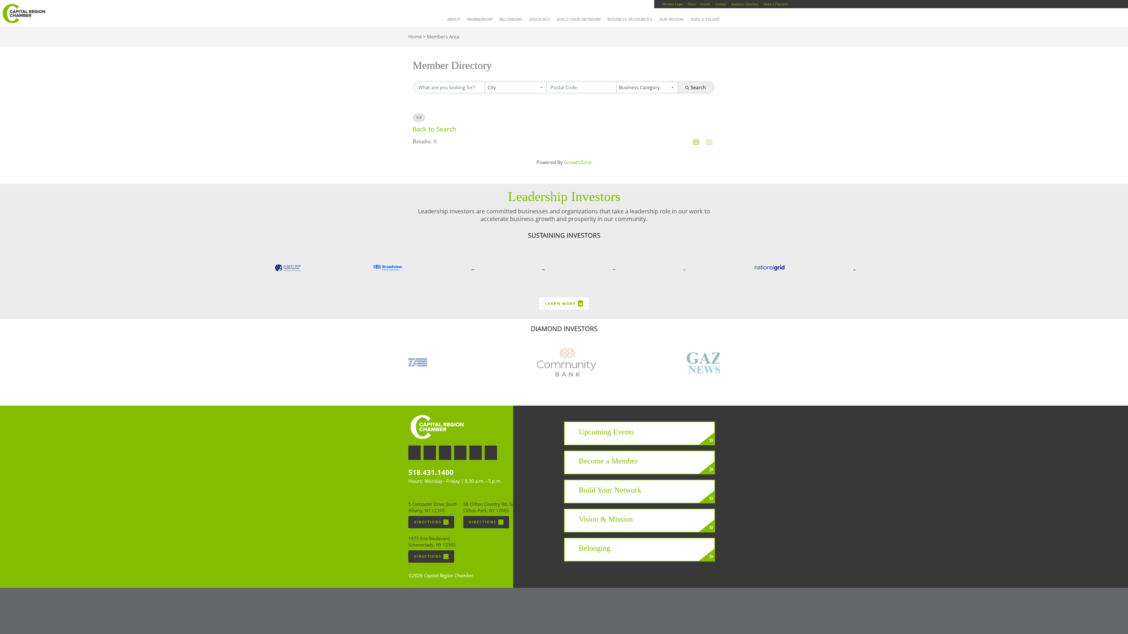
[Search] (726, 15)
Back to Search (434, 129)
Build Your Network (579, 19)
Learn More (564, 303)
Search (698, 87)
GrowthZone (578, 162)
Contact (721, 4)
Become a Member (608, 461)
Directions (428, 522)
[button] (696, 142)
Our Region (671, 19)
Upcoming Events (606, 432)
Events (706, 4)
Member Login (672, 4)
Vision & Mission (606, 519)
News (692, 4)
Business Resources (629, 19)
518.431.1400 (431, 472)
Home (415, 36)
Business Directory (745, 4)
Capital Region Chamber (24, 13)
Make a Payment (776, 4)
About (453, 19)
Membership (480, 19)
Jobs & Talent (705, 19)
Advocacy (539, 19)
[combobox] (516, 87)
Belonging (510, 19)
